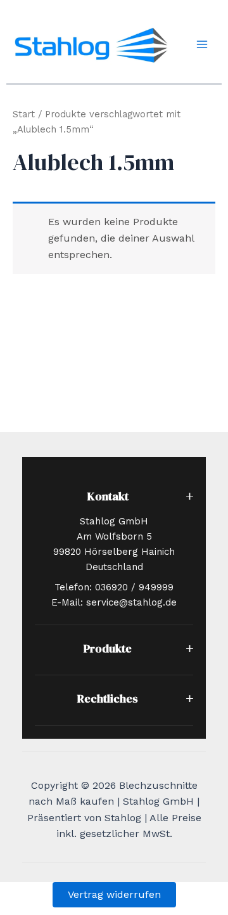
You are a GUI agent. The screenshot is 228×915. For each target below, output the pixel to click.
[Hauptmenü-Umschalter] (202, 44)
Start (24, 114)
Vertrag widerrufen (114, 894)
